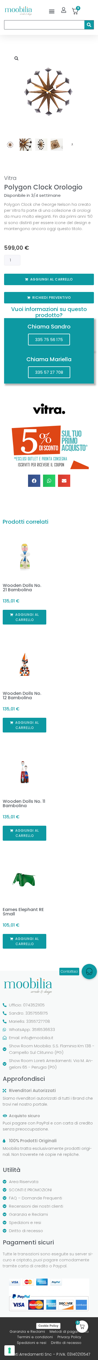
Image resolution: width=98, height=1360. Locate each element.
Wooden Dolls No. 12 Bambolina (22, 695)
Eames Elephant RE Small (23, 911)
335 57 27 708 (49, 372)
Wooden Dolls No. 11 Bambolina (24, 803)
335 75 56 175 (49, 339)
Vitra (10, 178)
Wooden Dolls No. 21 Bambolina (22, 587)
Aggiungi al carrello (51, 279)
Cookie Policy (48, 1326)
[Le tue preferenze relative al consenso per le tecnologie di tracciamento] (9, 1350)
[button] (51, 11)
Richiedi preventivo (51, 297)
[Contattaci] (89, 971)
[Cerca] (89, 24)
